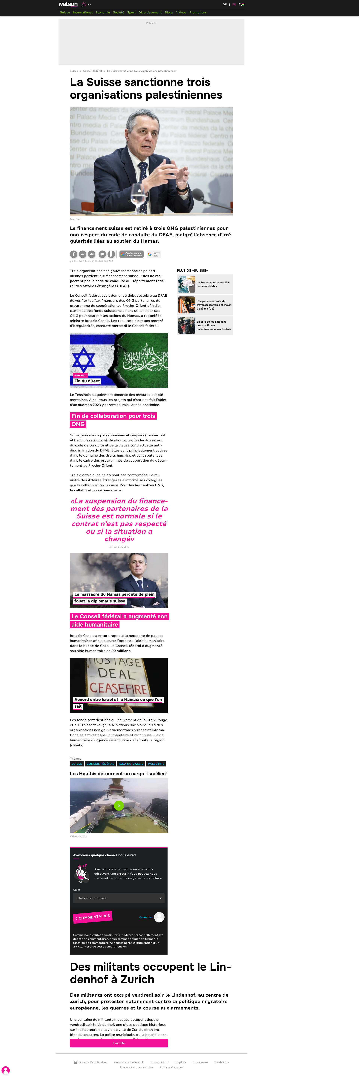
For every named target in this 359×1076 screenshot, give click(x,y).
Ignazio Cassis (131, 764)
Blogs (169, 12)
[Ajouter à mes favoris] (111, 254)
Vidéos (181, 12)
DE (225, 4)
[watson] (68, 4)
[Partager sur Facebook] (73, 254)
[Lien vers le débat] (102, 254)
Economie (103, 12)
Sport (131, 12)
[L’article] (151, 1004)
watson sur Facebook (129, 1062)
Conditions (221, 1062)
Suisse (65, 12)
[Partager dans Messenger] (82, 254)
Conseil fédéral (92, 71)
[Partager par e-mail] (91, 254)
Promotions (198, 12)
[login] (5, 1070)
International (83, 12)
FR (234, 4)
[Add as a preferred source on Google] (131, 254)
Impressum (200, 1062)
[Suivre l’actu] (154, 254)
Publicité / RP (159, 1062)
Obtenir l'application (93, 1062)
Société (118, 12)
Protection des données (137, 1067)
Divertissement (150, 12)
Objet (76, 890)
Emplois (180, 1062)
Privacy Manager (171, 1067)
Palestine (156, 764)
